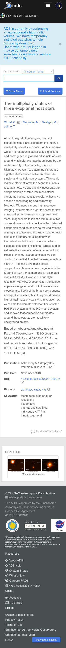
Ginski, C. (10, 122)
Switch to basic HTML (19, 614)
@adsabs (14, 597)
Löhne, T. (9, 126)
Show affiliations (13, 116)
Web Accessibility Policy (24, 585)
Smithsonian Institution (20, 634)
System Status (18, 570)
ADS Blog (15, 602)
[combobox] (38, 71)
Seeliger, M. (49, 122)
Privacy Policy (14, 619)
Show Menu (15, 91)
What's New (16, 575)
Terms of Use (14, 624)
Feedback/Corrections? (48, 431)
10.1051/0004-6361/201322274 (40, 379)
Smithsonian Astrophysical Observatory (30, 629)
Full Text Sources (50, 91)
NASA (9, 639)
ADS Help (14, 565)
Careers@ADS (18, 580)
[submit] (58, 78)
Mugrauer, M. (31, 122)
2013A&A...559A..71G (34, 389)
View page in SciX (46, 640)
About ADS (15, 560)
